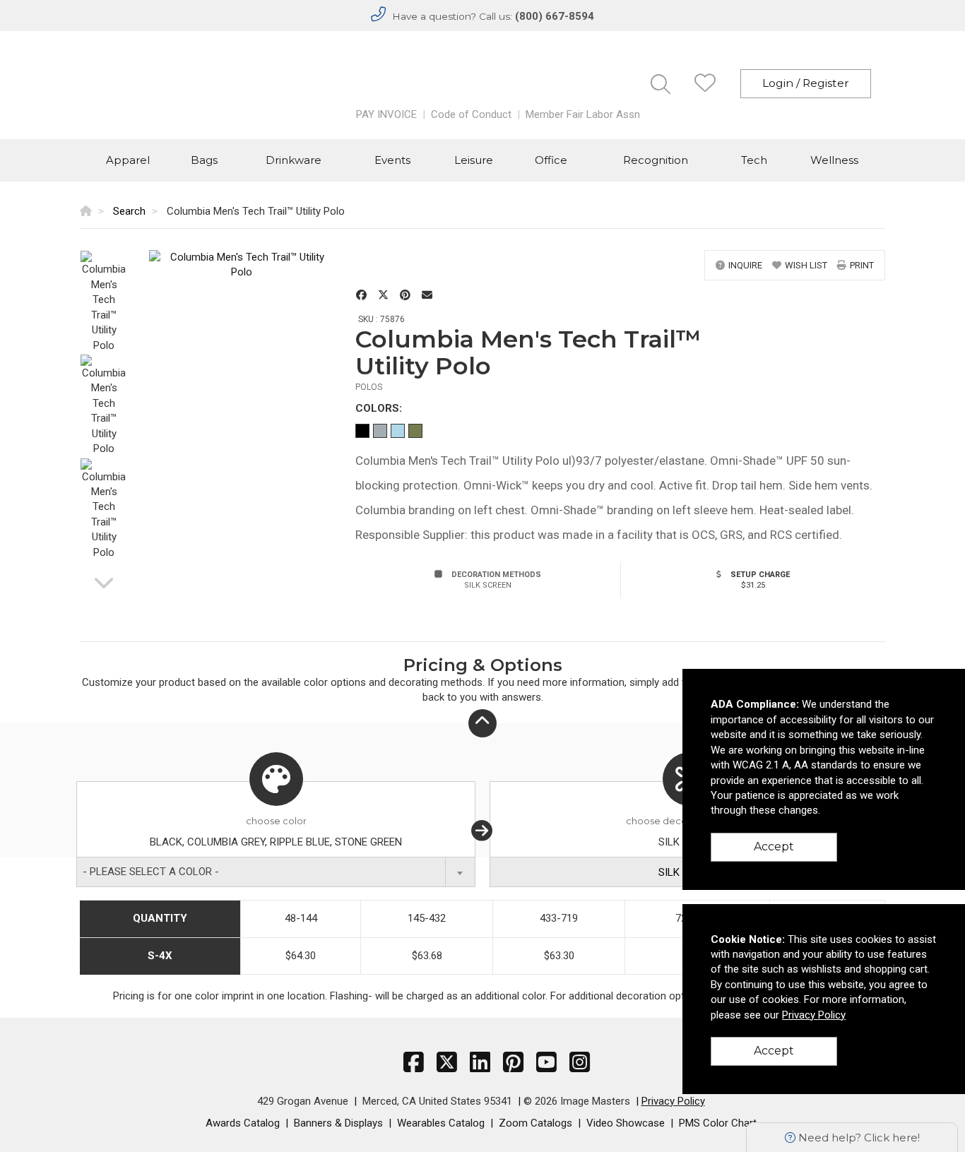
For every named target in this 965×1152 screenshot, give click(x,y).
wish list (806, 265)
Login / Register (805, 83)
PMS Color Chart (718, 1123)
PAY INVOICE (386, 114)
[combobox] (276, 871)
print (862, 265)
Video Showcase (625, 1123)
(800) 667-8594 (554, 16)
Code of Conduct (471, 114)
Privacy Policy (673, 1101)
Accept (774, 846)
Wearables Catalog (441, 1123)
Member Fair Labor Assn (583, 114)
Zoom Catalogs (535, 1123)
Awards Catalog (243, 1123)
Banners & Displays (338, 1123)
